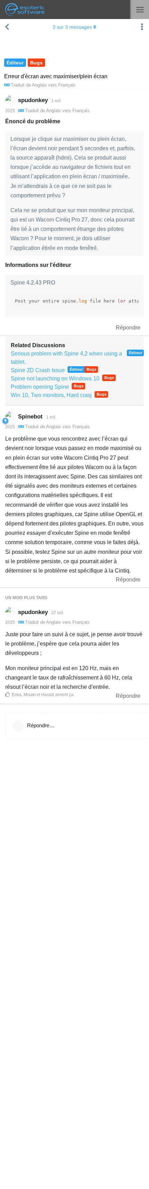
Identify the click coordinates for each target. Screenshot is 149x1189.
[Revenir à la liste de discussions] (7, 27)
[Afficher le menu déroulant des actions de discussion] (142, 27)
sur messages (72, 27)
